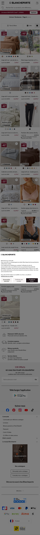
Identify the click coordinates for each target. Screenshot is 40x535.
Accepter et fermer (32, 280)
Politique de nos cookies (7, 276)
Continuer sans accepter (19, 280)
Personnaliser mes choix (6, 280)
